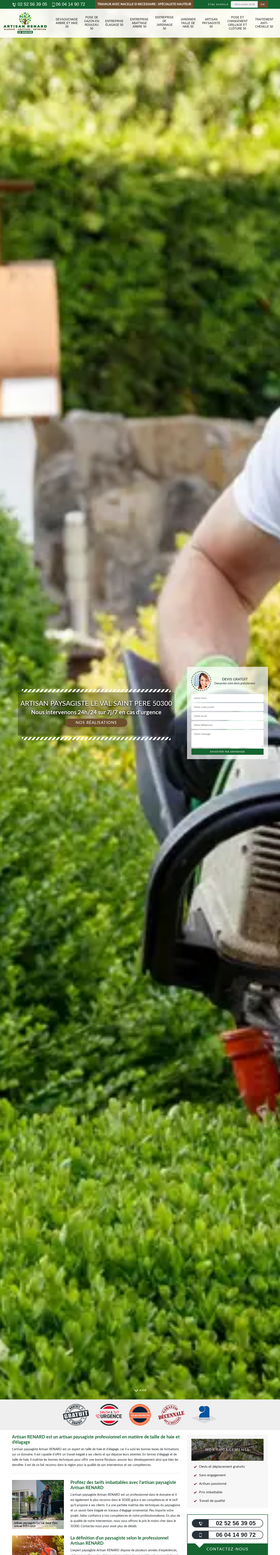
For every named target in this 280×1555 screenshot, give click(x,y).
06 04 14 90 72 (70, 4)
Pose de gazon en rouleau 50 (91, 23)
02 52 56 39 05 (31, 4)
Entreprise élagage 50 (114, 22)
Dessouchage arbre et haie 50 (67, 23)
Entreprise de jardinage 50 (164, 23)
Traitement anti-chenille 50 (264, 23)
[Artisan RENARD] (25, 23)
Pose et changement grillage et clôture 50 (238, 23)
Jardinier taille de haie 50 (188, 23)
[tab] (140, 777)
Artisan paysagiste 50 (211, 23)
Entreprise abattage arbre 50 (139, 23)
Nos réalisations (96, 723)
